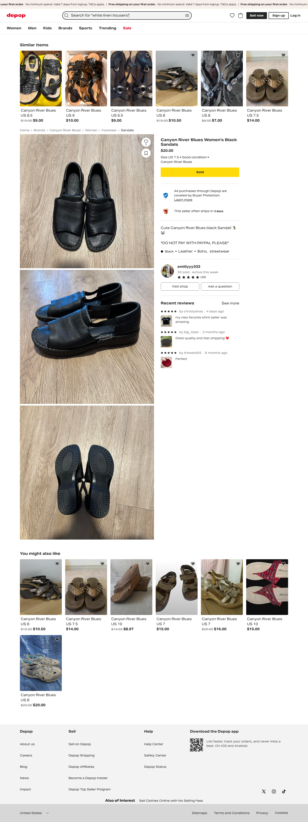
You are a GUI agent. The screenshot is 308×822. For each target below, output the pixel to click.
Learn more (183, 200)
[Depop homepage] (16, 15)
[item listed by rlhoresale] (41, 587)
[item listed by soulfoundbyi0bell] (131, 587)
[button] (208, 277)
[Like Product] (57, 55)
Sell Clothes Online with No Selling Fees (171, 801)
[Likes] (232, 15)
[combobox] (127, 15)
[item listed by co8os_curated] (41, 663)
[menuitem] (14, 28)
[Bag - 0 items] (240, 15)
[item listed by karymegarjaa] (222, 587)
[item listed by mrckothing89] (86, 587)
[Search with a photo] (187, 15)
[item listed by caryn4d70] (267, 587)
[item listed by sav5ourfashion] (177, 587)
